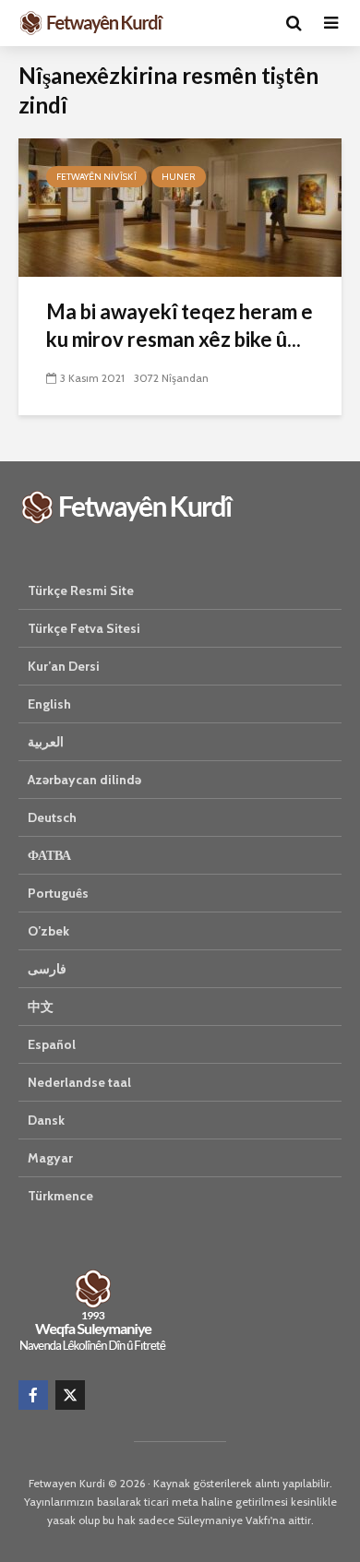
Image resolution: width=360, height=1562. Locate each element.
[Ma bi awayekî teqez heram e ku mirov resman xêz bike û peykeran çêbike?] (180, 206)
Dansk (46, 1120)
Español (52, 1044)
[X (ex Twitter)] (70, 1395)
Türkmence (60, 1195)
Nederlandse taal (79, 1082)
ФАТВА (49, 855)
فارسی (47, 968)
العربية (46, 741)
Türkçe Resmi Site (81, 590)
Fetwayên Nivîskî (96, 177)
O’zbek (48, 931)
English (49, 704)
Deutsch (52, 817)
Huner (179, 177)
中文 (41, 1006)
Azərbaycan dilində (84, 779)
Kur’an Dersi (64, 666)
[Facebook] (33, 1395)
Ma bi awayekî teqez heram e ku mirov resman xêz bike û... (179, 325)
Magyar (50, 1158)
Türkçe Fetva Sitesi (84, 628)
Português (58, 893)
